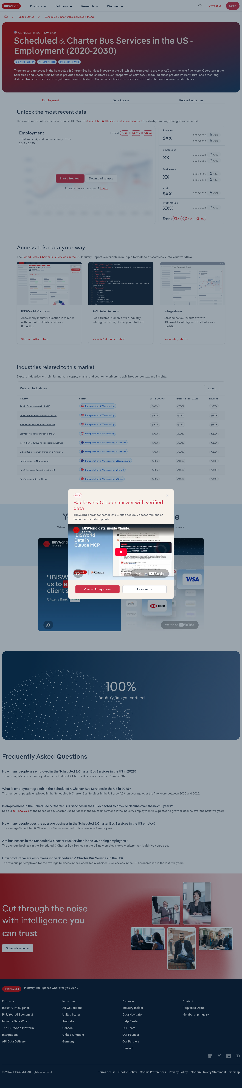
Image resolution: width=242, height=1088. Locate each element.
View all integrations (97, 589)
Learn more (144, 589)
